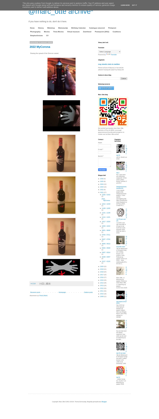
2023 (102, 187)
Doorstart (126, 325)
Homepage (62, 292)
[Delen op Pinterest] (49, 283)
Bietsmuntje (63, 28)
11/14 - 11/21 (106, 217)
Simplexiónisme (36, 35)
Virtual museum (73, 32)
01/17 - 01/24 (106, 261)
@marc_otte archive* (60, 11)
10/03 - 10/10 (106, 226)
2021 (102, 192)
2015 (102, 280)
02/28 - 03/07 (106, 257)
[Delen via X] (45, 283)
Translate (114, 55)
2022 (102, 189)
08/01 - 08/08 (106, 230)
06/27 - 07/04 (106, 239)
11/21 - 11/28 (106, 213)
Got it (134, 5)
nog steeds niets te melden (109, 64)
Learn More (125, 5)
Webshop (51, 28)
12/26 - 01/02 (106, 195)
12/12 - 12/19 (106, 204)
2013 (102, 285)
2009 (102, 296)
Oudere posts (88, 292)
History (41, 28)
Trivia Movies (58, 32)
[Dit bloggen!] (43, 283)
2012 (102, 288)
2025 (102, 181)
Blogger (104, 402)
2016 (102, 277)
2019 (102, 269)
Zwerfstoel (87, 32)
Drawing (126, 271)
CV (47, 35)
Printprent (112, 28)
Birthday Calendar (78, 28)
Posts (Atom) (43, 295)
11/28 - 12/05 (106, 208)
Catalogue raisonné (97, 28)
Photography (35, 32)
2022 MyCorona (40, 46)
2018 (102, 272)
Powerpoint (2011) (102, 32)
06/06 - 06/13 (106, 244)
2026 (102, 179)
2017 (102, 275)
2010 (102, 294)
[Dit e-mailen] (40, 283)
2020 (102, 266)
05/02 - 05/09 (106, 248)
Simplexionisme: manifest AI (121, 187)
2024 (102, 184)
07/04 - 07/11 (106, 235)
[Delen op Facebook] (47, 283)
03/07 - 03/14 (106, 252)
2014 (102, 283)
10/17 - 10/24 (106, 221)
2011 (102, 291)
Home (32, 28)
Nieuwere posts (35, 292)
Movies (47, 32)
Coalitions (117, 32)
